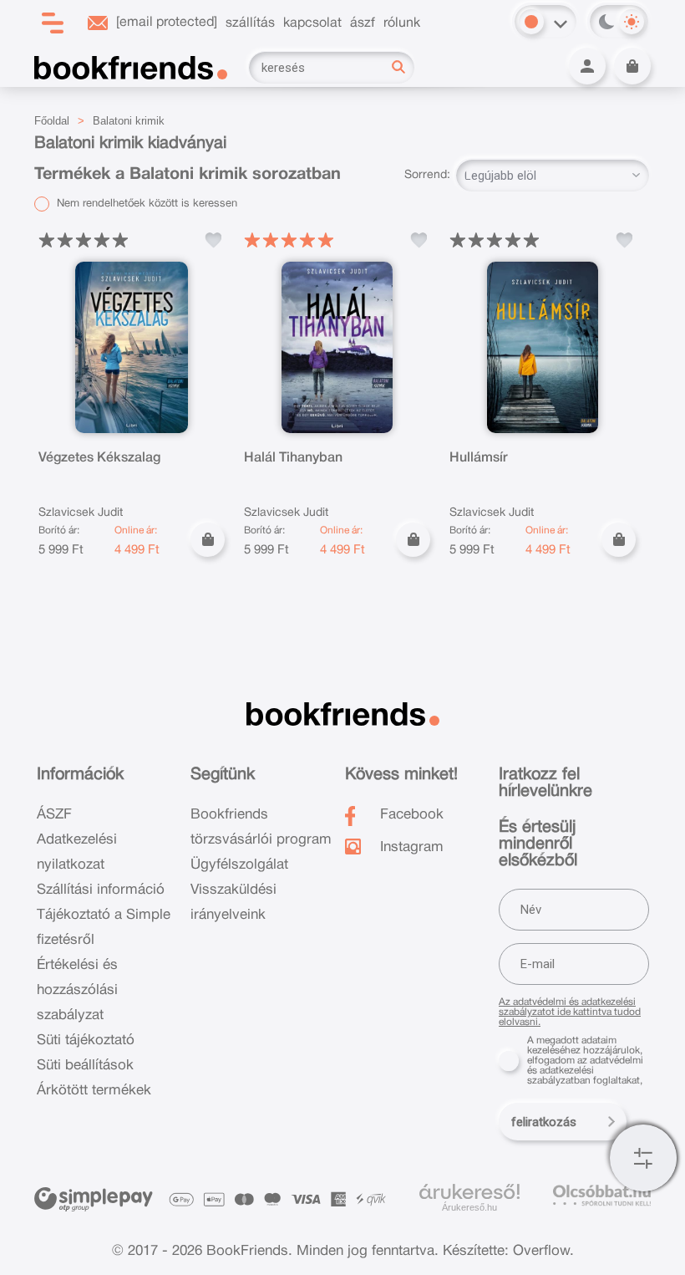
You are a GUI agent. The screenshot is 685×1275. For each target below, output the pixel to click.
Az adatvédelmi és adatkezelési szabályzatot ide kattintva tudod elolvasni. (570, 1012)
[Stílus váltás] (531, 21)
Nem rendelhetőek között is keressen (145, 204)
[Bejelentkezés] (587, 66)
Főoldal (51, 121)
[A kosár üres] (632, 66)
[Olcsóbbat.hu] (602, 1195)
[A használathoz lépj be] (213, 240)
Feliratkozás (543, 1122)
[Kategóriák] (643, 1158)
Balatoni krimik (129, 121)
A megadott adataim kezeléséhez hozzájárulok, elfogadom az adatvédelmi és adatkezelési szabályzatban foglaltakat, (585, 1060)
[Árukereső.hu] (469, 1192)
